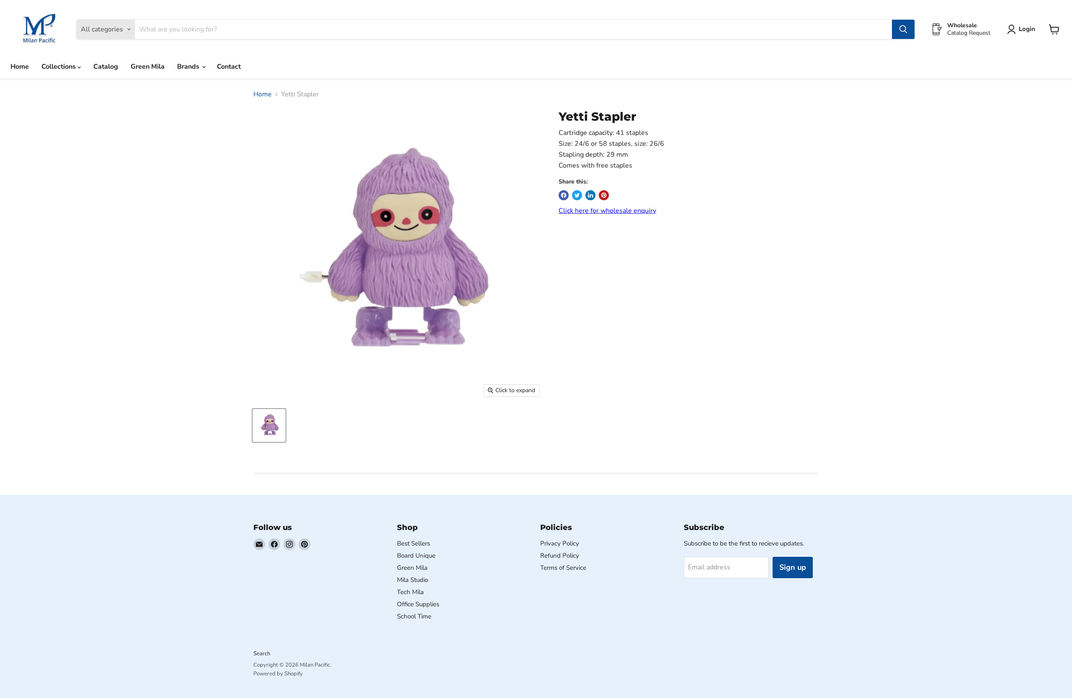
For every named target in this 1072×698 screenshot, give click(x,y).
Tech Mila (410, 592)
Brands (189, 66)
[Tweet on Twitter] (577, 195)
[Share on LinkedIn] (590, 195)
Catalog (105, 66)
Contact (229, 66)
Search (261, 653)
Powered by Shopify (278, 673)
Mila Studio (412, 580)
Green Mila (148, 66)
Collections (59, 66)
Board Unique (416, 555)
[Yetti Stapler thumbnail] (269, 425)
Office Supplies (418, 604)
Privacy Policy (559, 543)
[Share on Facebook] (564, 195)
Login (1027, 29)
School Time (414, 616)
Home (19, 66)
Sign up (792, 567)
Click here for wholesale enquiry (607, 210)
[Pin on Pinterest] (604, 195)
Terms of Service (563, 568)
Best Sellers (413, 543)
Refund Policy (559, 555)
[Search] (903, 29)
